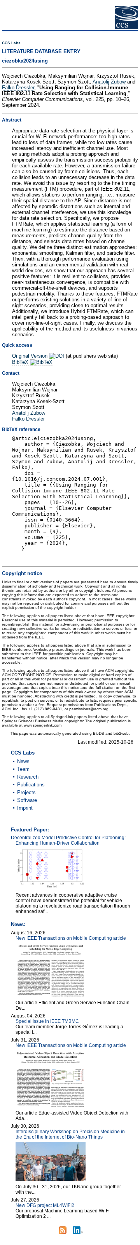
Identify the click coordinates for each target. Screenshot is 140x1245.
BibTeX (21, 362)
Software (27, 800)
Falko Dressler (18, 87)
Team (23, 769)
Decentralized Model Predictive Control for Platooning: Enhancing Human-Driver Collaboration (68, 840)
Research (27, 777)
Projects (26, 792)
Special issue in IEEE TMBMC (47, 1021)
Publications (31, 785)
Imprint (25, 808)
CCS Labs (11, 43)
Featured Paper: (30, 830)
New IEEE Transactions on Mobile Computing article (71, 938)
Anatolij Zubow (109, 82)
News (23, 761)
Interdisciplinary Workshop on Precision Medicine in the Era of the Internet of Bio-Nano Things (70, 1134)
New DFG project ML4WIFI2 (45, 1205)
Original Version (30, 356)
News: (18, 924)
